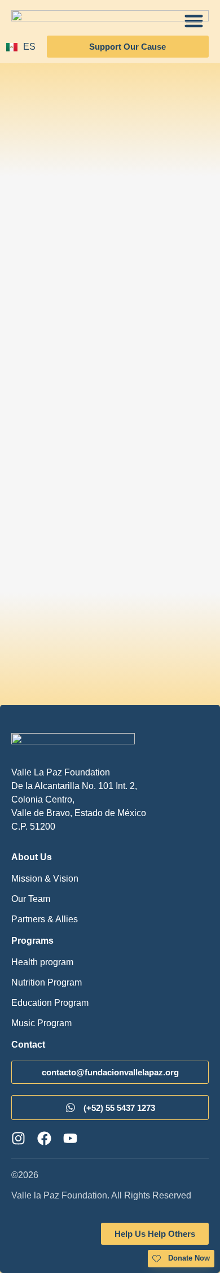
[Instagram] (18, 1138)
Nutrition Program (46, 982)
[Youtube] (70, 1138)
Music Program (41, 1023)
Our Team (30, 899)
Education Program (50, 1003)
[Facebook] (44, 1138)
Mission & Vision (44, 878)
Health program (42, 962)
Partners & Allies (44, 919)
